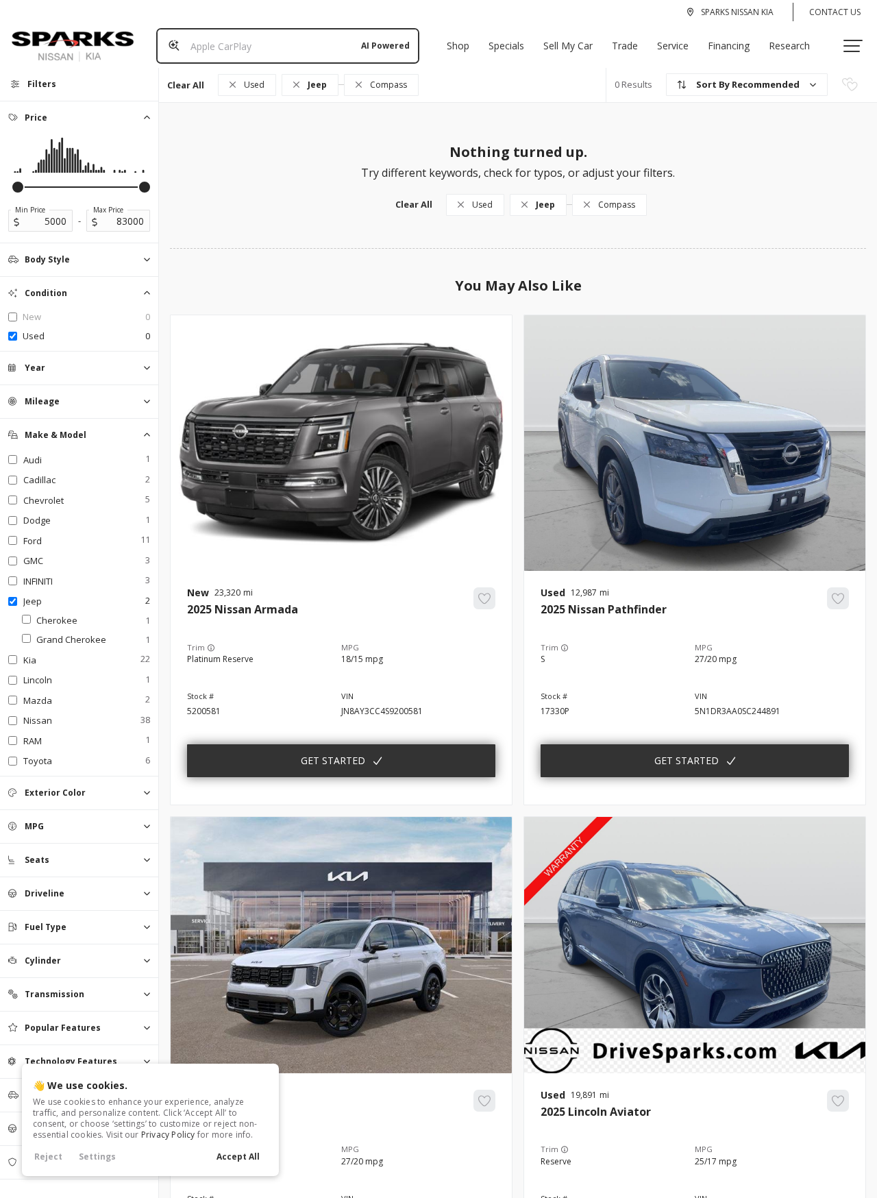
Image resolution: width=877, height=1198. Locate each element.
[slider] (18, 187)
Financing (729, 45)
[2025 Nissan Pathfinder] (694, 688)
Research (789, 45)
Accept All (238, 1156)
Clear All (185, 85)
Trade (625, 45)
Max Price (108, 209)
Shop (458, 45)
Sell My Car (568, 45)
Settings (97, 1156)
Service (673, 45)
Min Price (30, 209)
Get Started (333, 760)
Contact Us (835, 12)
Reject (48, 1156)
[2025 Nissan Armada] (341, 688)
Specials (506, 45)
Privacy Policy (168, 1134)
